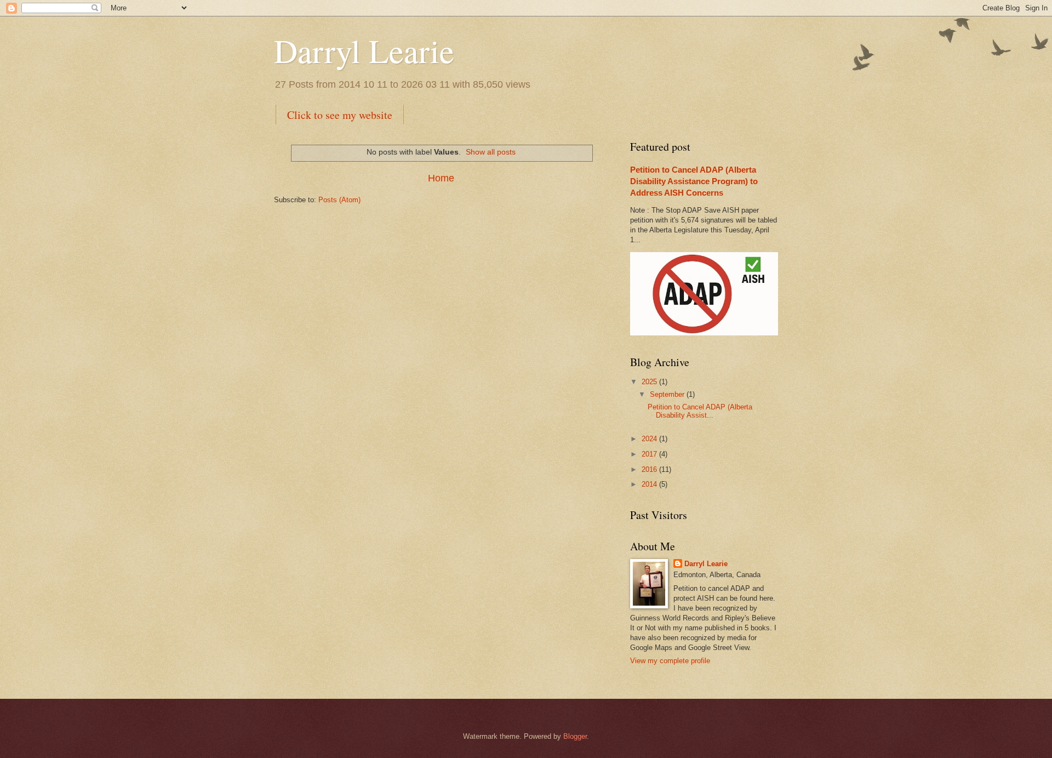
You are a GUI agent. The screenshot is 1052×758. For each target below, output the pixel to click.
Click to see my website (339, 114)
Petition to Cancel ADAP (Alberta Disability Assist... (700, 411)
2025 (650, 382)
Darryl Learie (364, 50)
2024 (650, 439)
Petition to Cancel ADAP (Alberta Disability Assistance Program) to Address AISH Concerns (694, 181)
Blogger (575, 736)
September (668, 394)
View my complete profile (670, 661)
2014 (650, 484)
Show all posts (491, 151)
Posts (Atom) (339, 200)
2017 (650, 454)
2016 (650, 469)
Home (441, 178)
